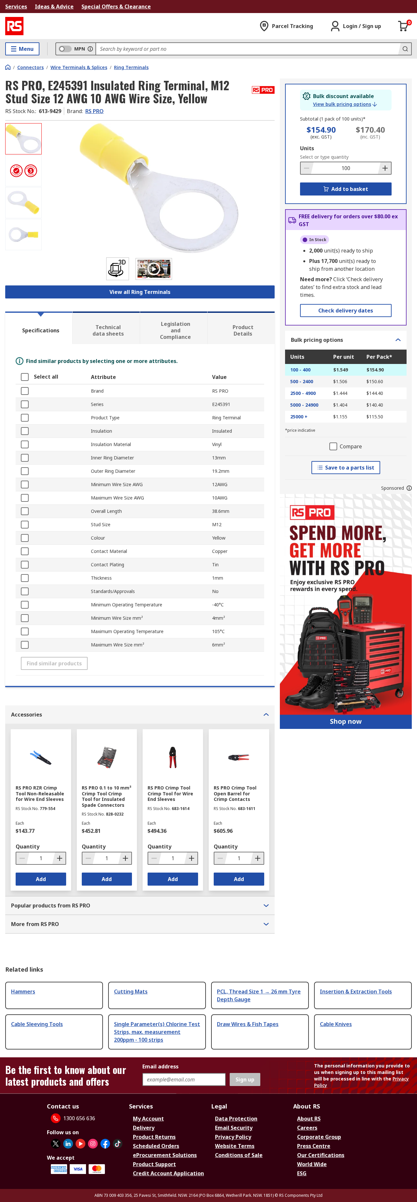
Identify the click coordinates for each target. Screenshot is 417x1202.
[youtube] (80, 1144)
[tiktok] (117, 1144)
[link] (345, 104)
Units (307, 148)
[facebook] (105, 1144)
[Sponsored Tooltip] (409, 488)
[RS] (14, 26)
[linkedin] (68, 1144)
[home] (7, 67)
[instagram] (93, 1144)
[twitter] (56, 1144)
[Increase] (384, 168)
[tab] (38, 327)
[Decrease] (307, 168)
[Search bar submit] (404, 49)
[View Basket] (403, 26)
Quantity (27, 846)
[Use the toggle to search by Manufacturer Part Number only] (90, 48)
